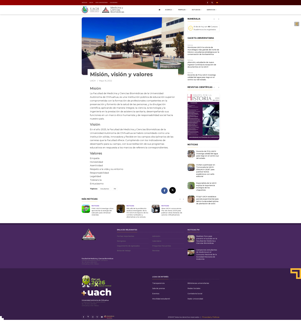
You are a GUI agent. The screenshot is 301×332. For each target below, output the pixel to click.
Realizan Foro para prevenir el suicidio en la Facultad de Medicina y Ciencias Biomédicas (206, 239)
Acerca (168, 10)
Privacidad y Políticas (210, 317)
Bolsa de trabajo (124, 251)
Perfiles (182, 10)
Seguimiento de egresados (128, 246)
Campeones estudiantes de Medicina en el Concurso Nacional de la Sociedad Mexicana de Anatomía (206, 254)
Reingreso (121, 241)
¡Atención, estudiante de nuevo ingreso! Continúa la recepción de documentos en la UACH (202, 64)
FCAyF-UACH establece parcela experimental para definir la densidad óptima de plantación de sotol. (207, 200)
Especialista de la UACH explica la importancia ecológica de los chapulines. (206, 186)
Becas (91, 2)
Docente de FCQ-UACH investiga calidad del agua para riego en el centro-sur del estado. (202, 77)
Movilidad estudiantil (161, 299)
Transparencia (158, 283)
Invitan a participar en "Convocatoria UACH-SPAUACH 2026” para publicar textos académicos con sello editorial (205, 170)
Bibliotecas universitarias (198, 283)
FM (115, 189)
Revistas (156, 251)
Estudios (196, 10)
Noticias (84, 2)
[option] (98, 210)
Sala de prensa (158, 288)
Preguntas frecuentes (161, 246)
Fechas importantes (125, 236)
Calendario (113, 2)
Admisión (156, 236)
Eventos (155, 294)
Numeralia (194, 19)
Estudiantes (105, 189)
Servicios (211, 10)
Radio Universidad (195, 299)
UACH (93, 81)
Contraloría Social (195, 294)
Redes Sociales (194, 288)
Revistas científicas (200, 87)
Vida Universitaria (101, 2)
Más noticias (90, 199)
